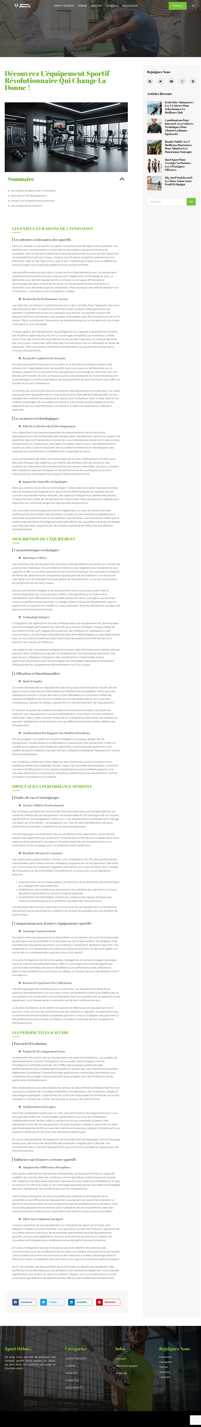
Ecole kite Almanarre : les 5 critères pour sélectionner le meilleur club (179, 107)
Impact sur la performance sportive (33, 200)
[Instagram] (182, 81)
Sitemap (121, 1373)
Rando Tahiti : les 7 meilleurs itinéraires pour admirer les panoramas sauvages (178, 147)
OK (191, 201)
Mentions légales (126, 1365)
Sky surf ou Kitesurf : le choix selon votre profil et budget (179, 181)
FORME (82, 5)
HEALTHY (96, 5)
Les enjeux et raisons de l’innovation (33, 190)
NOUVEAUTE (130, 5)
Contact (121, 1358)
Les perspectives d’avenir (26, 205)
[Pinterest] (193, 81)
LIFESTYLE (112, 5)
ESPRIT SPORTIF (64, 5)
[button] (193, 5)
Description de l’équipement (29, 195)
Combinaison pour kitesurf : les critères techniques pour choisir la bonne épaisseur (179, 127)
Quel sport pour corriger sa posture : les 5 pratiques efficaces (178, 165)
